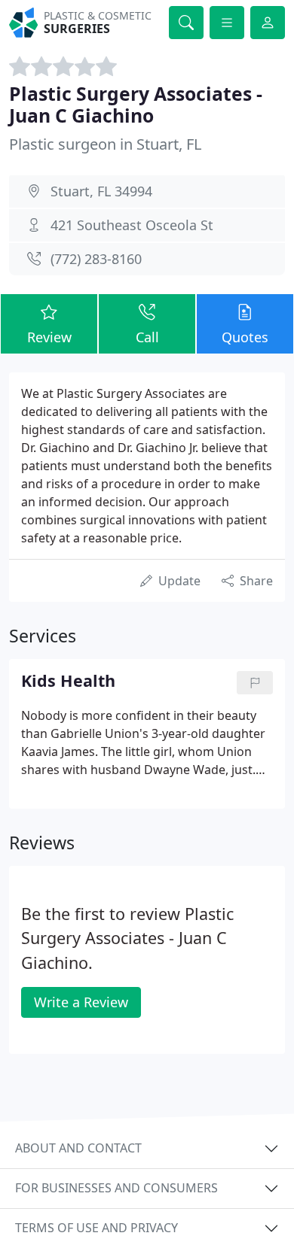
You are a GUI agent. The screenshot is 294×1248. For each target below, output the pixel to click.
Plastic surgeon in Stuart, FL (105, 144)
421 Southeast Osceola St (132, 225)
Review (49, 337)
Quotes (245, 337)
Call (147, 337)
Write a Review (81, 1002)
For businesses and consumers (116, 1188)
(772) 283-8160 (96, 259)
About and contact (78, 1148)
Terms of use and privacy (96, 1227)
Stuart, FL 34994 (101, 191)
